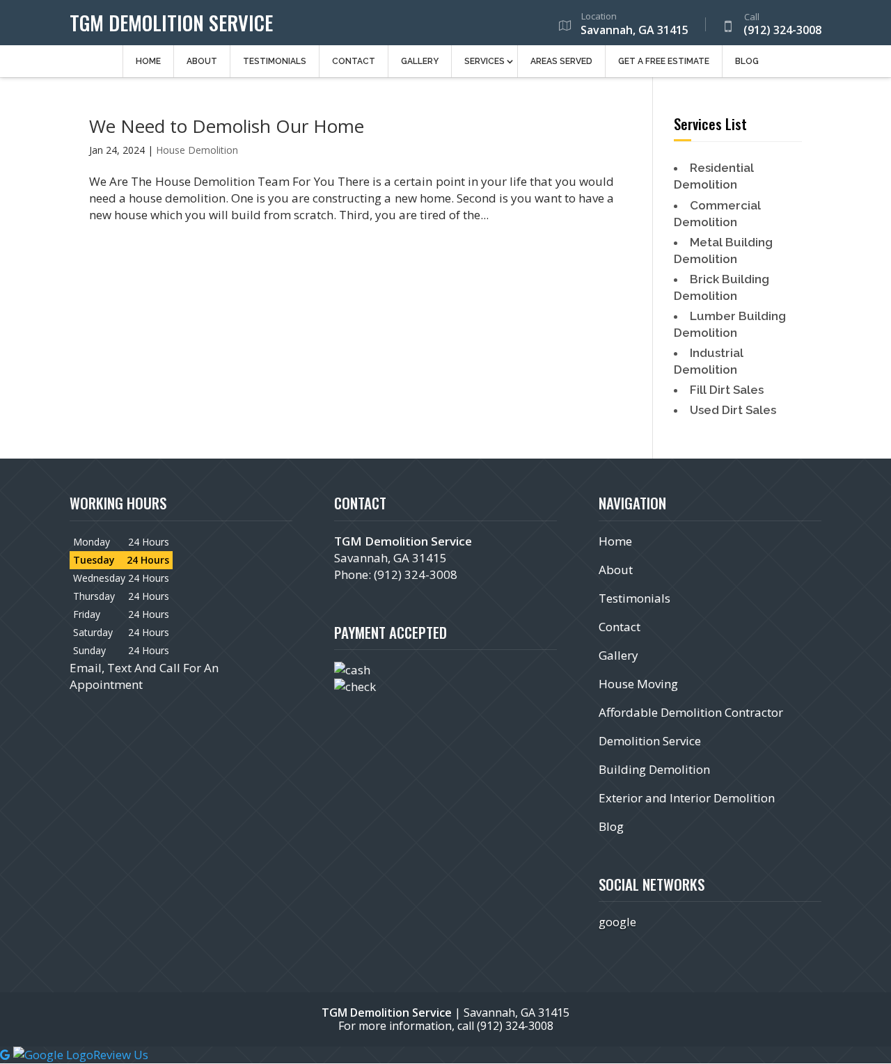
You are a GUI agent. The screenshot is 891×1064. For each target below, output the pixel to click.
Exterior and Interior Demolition (687, 798)
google (617, 922)
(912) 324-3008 (782, 25)
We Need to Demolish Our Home (226, 125)
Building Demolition (654, 769)
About (202, 61)
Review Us (120, 1055)
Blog (747, 61)
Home (148, 61)
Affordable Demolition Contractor (691, 712)
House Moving (638, 684)
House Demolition (197, 150)
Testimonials (274, 61)
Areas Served (561, 61)
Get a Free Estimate (663, 61)
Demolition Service (650, 741)
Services (484, 61)
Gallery (420, 61)
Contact (353, 61)
